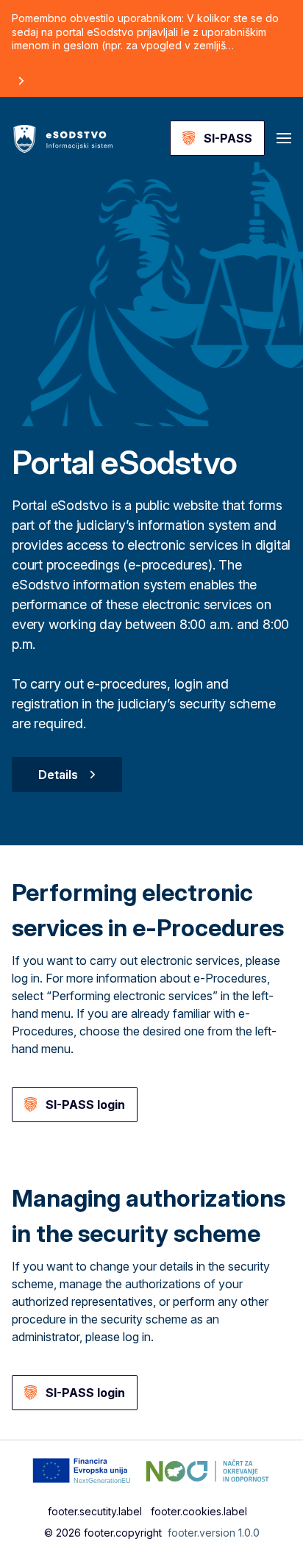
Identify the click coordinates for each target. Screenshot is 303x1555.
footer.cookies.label (199, 1511)
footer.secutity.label (95, 1511)
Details (58, 774)
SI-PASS (228, 138)
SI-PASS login (85, 1104)
